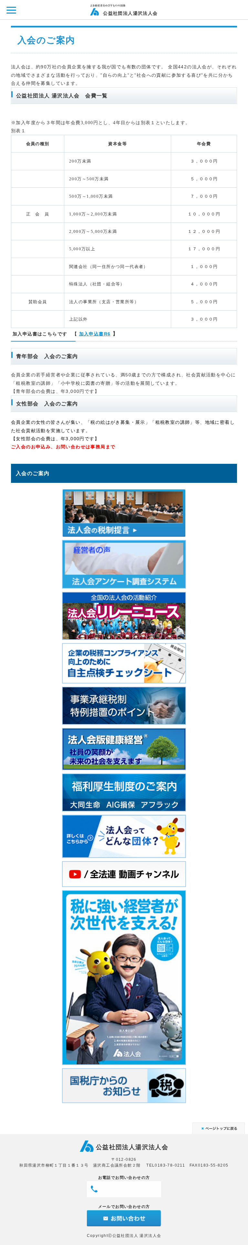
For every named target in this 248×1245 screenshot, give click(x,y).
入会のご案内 (32, 473)
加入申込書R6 (95, 333)
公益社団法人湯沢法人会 (130, 13)
